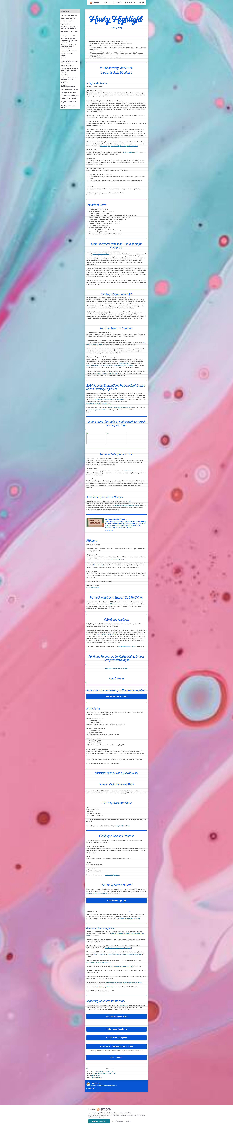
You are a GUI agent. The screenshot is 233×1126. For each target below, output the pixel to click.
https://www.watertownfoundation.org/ (121, 966)
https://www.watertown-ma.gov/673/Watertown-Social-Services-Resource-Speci (117, 954)
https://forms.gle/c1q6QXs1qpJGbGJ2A (98, 403)
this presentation (124, 363)
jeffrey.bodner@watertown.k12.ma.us (97, 410)
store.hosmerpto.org (117, 559)
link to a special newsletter (131, 152)
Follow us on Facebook (116, 1029)
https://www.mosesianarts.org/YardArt (128, 918)
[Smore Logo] (94, 2)
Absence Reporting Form (116, 1016)
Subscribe (91, 1088)
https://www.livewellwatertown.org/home (98, 962)
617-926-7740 (95, 1075)
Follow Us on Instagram (116, 1038)
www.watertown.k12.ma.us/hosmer (102, 1071)
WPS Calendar (116, 1057)
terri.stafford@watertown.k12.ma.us (106, 373)
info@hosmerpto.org (96, 565)
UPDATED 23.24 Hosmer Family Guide (116, 1046)
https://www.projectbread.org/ (105, 987)
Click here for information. (116, 696)
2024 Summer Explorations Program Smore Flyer (109, 399)
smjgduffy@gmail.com (123, 826)
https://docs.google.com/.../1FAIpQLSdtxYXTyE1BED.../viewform (119, 146)
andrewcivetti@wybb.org (112, 875)
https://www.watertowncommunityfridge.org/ (118, 948)
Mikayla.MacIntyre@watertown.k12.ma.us (127, 505)
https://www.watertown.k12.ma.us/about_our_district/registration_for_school (109, 365)
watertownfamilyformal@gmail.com (97, 893)
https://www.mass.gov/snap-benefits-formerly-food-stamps (124, 983)
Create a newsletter (99, 1121)
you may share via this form (100, 254)
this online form (123, 1005)
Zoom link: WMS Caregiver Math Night (116, 668)
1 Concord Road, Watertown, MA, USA (104, 1073)
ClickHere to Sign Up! (116, 901)
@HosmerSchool (97, 1077)
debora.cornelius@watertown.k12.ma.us (121, 408)
